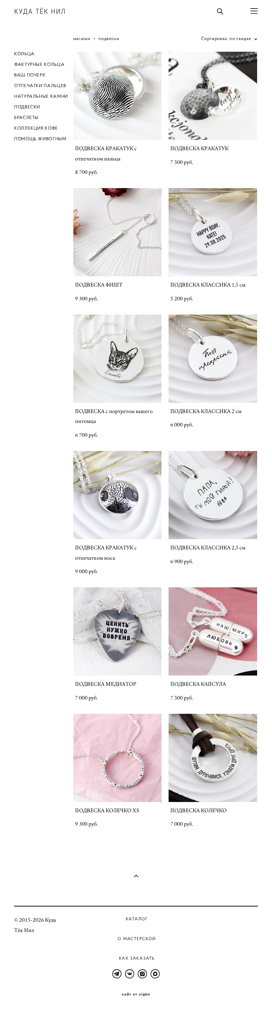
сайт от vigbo (136, 994)
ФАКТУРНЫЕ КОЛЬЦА (39, 64)
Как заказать (136, 958)
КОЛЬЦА (24, 54)
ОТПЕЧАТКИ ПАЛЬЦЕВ (40, 86)
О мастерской (137, 938)
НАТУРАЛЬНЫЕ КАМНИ (41, 96)
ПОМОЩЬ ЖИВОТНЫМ (40, 139)
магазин (81, 38)
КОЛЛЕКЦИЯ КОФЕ (36, 128)
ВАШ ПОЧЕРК (29, 75)
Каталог (137, 918)
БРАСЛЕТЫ (26, 117)
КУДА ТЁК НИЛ (40, 11)
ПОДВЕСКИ (27, 107)
